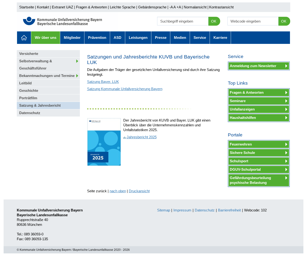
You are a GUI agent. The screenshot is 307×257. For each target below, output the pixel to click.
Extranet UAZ (62, 7)
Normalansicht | (196, 7)
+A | (179, 7)
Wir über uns (45, 37)
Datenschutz (29, 113)
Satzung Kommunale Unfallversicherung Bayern (124, 89)
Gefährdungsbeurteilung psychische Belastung (250, 180)
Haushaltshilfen (243, 118)
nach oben (118, 191)
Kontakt (43, 7)
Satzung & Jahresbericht (40, 105)
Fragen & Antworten (91, 7)
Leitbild (25, 83)
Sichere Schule (242, 153)
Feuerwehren (241, 144)
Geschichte (28, 90)
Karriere (220, 37)
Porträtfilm (28, 98)
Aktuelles (24, 37)
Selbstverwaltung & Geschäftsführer (35, 64)
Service (200, 37)
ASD (117, 37)
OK (213, 21)
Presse (160, 37)
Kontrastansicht (221, 7)
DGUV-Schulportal (245, 169)
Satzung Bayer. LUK (103, 82)
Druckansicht (139, 191)
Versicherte (28, 54)
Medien (180, 37)
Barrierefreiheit (229, 210)
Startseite (26, 7)
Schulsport (239, 161)
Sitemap (163, 210)
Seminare (238, 101)
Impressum (182, 210)
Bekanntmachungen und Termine (47, 76)
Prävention (97, 37)
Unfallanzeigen (242, 109)
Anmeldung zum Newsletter (253, 66)
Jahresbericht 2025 (142, 137)
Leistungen (138, 37)
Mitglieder (72, 37)
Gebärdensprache (152, 7)
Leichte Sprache (122, 7)
